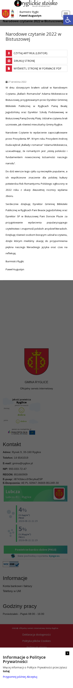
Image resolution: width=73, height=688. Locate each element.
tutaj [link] (6, 671)
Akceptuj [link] (32, 676)
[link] (68, 20)
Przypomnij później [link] (14, 676)
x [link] (67, 653)
